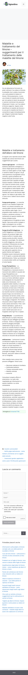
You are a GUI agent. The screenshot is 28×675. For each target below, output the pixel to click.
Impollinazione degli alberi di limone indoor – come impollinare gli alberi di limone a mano (14, 567)
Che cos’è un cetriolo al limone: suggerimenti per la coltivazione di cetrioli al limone (13, 596)
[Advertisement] (14, 23)
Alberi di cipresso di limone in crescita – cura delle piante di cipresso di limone (11, 580)
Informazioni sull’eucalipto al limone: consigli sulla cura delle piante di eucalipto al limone (13, 549)
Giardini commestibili (11, 449)
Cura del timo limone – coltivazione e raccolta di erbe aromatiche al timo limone (13, 555)
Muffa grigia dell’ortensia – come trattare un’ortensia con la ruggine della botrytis (13, 454)
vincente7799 (15, 411)
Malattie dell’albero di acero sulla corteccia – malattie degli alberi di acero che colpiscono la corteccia (12, 609)
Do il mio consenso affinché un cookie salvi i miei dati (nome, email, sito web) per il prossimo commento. (13, 508)
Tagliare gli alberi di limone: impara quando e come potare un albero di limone (13, 603)
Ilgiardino (13, 4)
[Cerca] (23, 533)
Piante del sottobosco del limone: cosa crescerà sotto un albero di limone (12, 574)
